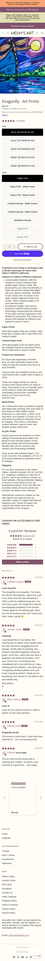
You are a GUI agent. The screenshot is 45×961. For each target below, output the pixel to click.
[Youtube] (22, 957)
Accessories (8, 859)
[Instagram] (18, 957)
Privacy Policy (8, 909)
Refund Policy (8, 913)
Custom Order (8, 880)
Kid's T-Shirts (8, 855)
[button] (12, 545)
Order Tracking (9, 897)
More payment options (22, 260)
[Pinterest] (31, 957)
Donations (7, 888)
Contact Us (7, 892)
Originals (6, 838)
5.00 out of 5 (29, 536)
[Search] (8, 33)
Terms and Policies (22, 952)
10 (32, 91)
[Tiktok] (26, 957)
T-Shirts (5, 851)
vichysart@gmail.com (19, 935)
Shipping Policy (9, 901)
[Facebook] (14, 957)
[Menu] (3, 33)
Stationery (7, 863)
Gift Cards (7, 884)
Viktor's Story (8, 876)
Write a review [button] (22, 562)
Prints (4, 834)
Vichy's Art (25, 947)
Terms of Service (10, 905)
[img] (8, 577)
